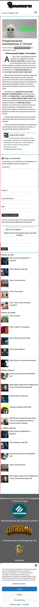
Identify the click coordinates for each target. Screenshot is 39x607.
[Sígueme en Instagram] (8, 13)
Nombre (5, 190)
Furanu (14, 50)
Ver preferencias (19, 600)
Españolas (17, 47)
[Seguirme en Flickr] (11, 13)
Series (28, 47)
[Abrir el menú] (35, 12)
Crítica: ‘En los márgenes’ (12, 229)
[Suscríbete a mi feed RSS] (2, 13)
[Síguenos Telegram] (13, 13)
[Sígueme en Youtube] (17, 13)
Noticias (23, 47)
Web (3, 206)
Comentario (6, 167)
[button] (36, 565)
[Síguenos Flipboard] (10, 13)
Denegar (19, 594)
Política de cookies (15, 604)
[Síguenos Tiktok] (15, 13)
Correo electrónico (8, 198)
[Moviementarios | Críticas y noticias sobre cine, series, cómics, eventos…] (19, 4)
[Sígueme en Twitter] (4, 13)
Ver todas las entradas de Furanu (13, 149)
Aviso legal (26, 604)
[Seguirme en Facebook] (6, 13)
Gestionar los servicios (19, 583)
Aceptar (19, 589)
